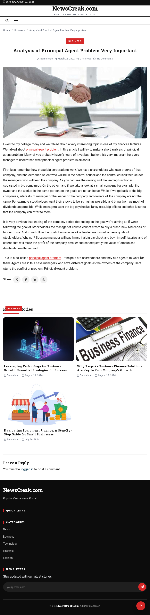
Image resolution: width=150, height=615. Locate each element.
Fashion (8, 557)
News (6, 529)
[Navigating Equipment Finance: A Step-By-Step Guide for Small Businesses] (38, 403)
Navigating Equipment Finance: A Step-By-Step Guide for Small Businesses (38, 432)
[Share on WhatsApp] (43, 279)
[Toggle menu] (16, 20)
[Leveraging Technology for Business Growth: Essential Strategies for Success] (38, 339)
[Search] (7, 20)
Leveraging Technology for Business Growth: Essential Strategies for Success (35, 368)
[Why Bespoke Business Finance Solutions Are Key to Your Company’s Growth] (111, 339)
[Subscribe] (142, 587)
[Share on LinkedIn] (34, 279)
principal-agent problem (42, 149)
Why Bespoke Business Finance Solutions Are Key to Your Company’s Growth (109, 368)
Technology (10, 543)
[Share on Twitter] (17, 279)
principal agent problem (45, 258)
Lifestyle (8, 550)
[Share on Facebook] (25, 279)
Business (19, 30)
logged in (27, 469)
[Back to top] (140, 605)
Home (6, 30)
